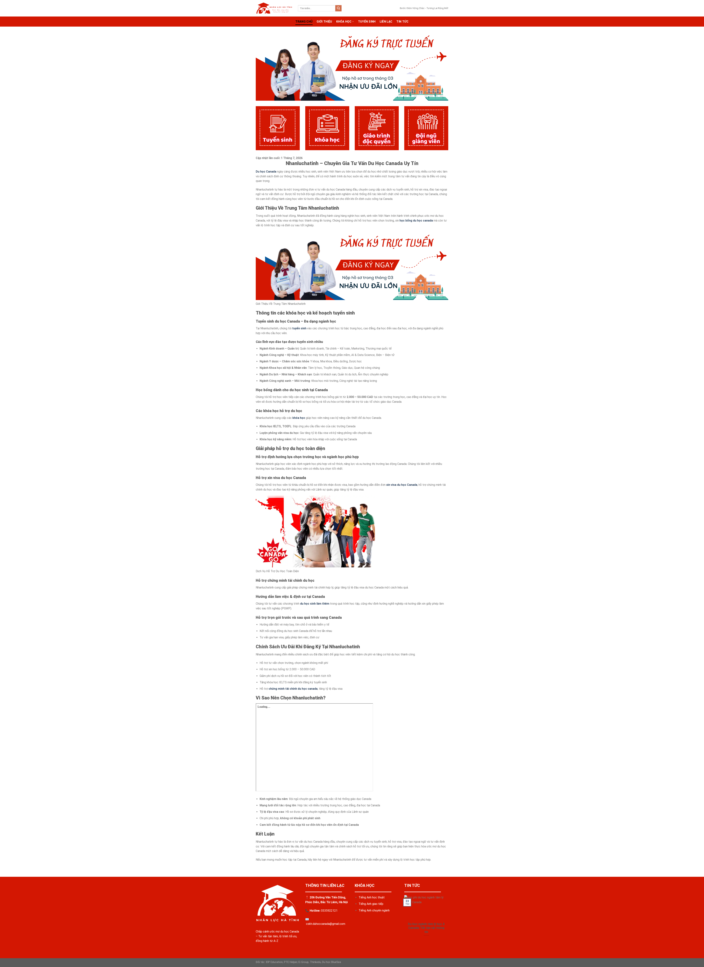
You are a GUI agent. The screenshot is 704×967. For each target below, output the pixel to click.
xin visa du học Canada (401, 485)
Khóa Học (344, 21)
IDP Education (274, 962)
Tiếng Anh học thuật (372, 897)
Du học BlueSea (331, 962)
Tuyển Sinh (367, 21)
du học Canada (289, 931)
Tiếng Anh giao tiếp (371, 904)
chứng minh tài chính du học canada (293, 688)
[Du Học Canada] (274, 8)
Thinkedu (315, 962)
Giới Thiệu (324, 21)
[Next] (449, 920)
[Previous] (403, 920)
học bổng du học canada (416, 220)
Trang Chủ (304, 21)
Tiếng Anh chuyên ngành (374, 910)
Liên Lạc (386, 21)
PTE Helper (290, 962)
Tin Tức (402, 21)
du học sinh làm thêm (314, 603)
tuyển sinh (299, 328)
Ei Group (303, 962)
